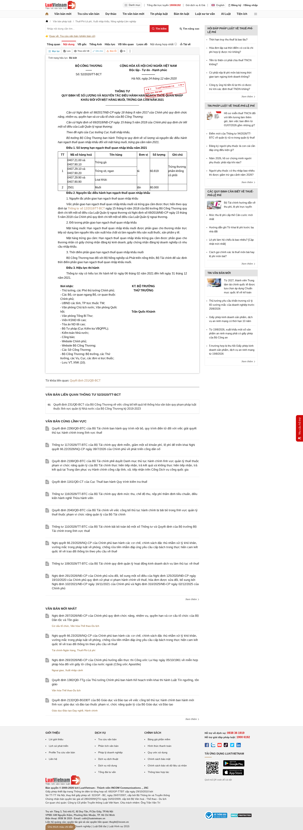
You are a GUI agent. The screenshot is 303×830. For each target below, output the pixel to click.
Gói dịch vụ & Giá (195, 5)
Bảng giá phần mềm (159, 739)
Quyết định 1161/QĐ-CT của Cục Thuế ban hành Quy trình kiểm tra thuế (99, 481)
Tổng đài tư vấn (107, 772)
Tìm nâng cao (190, 28)
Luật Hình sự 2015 (119, 826)
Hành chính (91, 710)
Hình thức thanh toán (159, 745)
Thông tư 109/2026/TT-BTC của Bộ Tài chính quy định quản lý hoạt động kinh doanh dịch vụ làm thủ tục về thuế (125, 563)
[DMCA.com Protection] (241, 816)
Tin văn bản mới (133, 13)
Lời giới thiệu (56, 739)
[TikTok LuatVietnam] (226, 745)
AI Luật (226, 13)
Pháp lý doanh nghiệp (110, 752)
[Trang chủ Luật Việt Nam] (60, 5)
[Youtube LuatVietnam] (219, 745)
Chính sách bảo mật (159, 759)
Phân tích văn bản (108, 745)
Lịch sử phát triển (58, 745)
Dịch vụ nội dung (107, 765)
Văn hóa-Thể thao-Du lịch (84, 625)
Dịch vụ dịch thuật (108, 759)
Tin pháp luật (159, 13)
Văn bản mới (62, 13)
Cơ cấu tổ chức (60, 625)
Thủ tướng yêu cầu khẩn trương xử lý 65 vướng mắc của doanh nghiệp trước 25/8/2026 (232, 304)
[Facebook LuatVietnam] (207, 745)
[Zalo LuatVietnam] (213, 745)
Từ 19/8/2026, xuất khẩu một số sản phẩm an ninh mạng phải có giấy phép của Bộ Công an (231, 333)
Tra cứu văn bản (88, 13)
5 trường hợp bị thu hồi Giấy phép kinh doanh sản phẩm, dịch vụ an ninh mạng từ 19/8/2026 (231, 349)
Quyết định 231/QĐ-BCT (85, 380)
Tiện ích (242, 13)
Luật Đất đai (99, 826)
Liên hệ (53, 759)
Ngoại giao (58, 670)
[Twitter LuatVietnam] (232, 745)
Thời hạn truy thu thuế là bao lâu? (228, 39)
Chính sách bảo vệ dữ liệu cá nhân (167, 765)
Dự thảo (110, 13)
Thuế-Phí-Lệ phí (86, 650)
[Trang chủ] (46, 13)
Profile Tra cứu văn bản (62, 752)
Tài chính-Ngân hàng (64, 650)
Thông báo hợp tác (158, 772)
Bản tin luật (181, 13)
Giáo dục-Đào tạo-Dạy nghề (67, 710)
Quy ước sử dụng (157, 752)
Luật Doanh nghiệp (80, 826)
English (220, 5)
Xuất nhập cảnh (74, 670)
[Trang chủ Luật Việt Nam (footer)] (62, 784)
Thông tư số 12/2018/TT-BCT (86, 208)
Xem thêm (191, 599)
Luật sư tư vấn (205, 13)
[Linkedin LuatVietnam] (238, 745)
